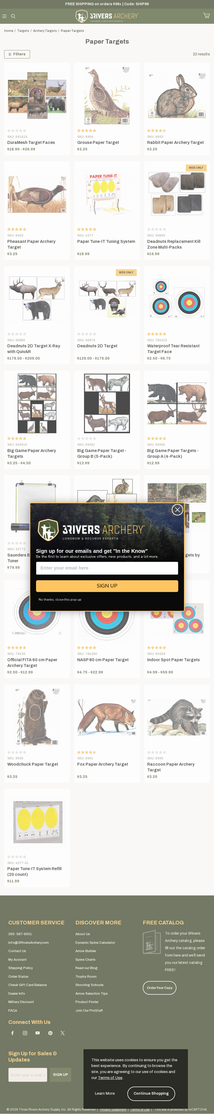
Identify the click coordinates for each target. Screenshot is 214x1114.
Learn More (105, 1093)
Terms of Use (110, 1078)
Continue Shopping (151, 1093)
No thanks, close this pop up (60, 599)
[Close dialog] (177, 510)
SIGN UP (107, 585)
